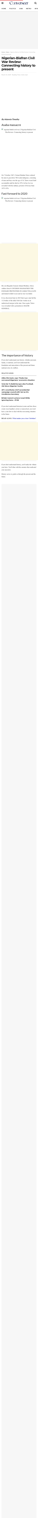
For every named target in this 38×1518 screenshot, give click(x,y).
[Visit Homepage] (19, 3)
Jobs (21, 8)
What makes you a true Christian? (24, 418)
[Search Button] (35, 3)
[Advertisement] (19, 30)
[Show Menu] (2, 3)
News (7, 52)
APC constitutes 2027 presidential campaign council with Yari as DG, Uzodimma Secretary (15, 392)
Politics (12, 8)
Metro (28, 8)
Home (4, 8)
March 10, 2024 (6, 75)
